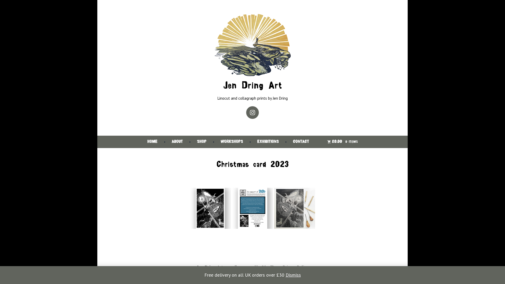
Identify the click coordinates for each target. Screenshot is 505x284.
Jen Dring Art (252, 86)
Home (152, 142)
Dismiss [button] (293, 275)
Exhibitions (268, 142)
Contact (301, 142)
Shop (201, 142)
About (177, 142)
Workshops (232, 142)
